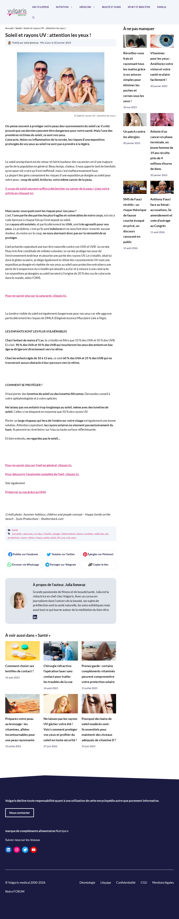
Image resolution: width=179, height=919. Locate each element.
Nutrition (62, 7)
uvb (68, 537)
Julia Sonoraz (75, 585)
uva (63, 537)
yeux (73, 537)
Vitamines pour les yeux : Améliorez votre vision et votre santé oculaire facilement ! (161, 66)
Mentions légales (163, 882)
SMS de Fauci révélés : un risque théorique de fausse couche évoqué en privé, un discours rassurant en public (134, 220)
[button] (33, 17)
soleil (53, 537)
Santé (19, 28)
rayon (23, 537)
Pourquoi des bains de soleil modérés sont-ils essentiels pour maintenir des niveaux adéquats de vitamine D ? (99, 729)
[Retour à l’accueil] (17, 12)
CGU (144, 882)
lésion (80, 533)
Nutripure (62, 831)
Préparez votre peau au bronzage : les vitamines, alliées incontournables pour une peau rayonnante (20, 729)
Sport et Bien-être (139, 7)
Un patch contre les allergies (134, 134)
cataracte (27, 533)
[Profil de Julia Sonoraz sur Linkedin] (35, 617)
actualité (16, 533)
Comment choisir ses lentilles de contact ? (19, 668)
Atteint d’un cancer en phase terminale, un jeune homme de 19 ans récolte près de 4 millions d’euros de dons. (161, 150)
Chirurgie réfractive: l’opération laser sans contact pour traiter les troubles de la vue (58, 674)
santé (46, 537)
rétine (31, 537)
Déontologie (87, 882)
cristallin (47, 533)
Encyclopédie (40, 7)
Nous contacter (19, 812)
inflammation (68, 533)
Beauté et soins (111, 7)
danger (56, 533)
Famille (161, 7)
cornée (37, 533)
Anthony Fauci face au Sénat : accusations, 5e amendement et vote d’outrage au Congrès (161, 212)
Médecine (85, 7)
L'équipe (106, 882)
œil (106, 533)
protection (13, 537)
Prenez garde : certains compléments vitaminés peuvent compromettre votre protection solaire (98, 674)
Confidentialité (125, 882)
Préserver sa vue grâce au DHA (25, 492)
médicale (99, 533)
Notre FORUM (14, 891)
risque (38, 537)
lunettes (88, 533)
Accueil (9, 28)
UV (58, 537)
